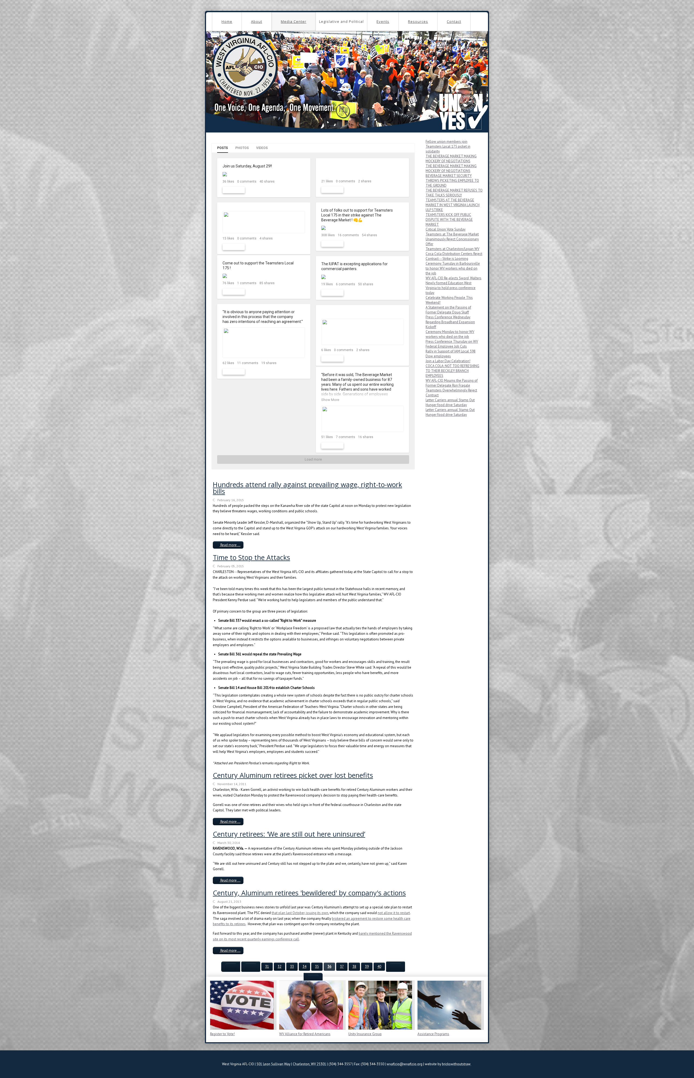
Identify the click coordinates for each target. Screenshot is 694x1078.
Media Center (293, 21)
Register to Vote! (222, 1034)
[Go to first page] (230, 967)
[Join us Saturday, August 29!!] (264, 174)
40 (379, 966)
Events (383, 21)
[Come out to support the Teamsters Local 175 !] (264, 276)
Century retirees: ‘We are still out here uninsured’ (289, 834)
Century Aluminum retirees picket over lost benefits (293, 775)
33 (292, 966)
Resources (418, 21)
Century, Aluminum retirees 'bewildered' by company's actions (309, 892)
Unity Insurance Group (365, 1034)
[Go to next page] (395, 967)
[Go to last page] (313, 978)
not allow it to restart (394, 913)
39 (367, 966)
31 (267, 966)
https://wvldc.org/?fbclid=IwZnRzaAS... (354, 313)
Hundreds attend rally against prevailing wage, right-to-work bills (307, 488)
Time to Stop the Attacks (251, 557)
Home (226, 21)
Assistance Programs (433, 1034)
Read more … (230, 545)
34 (304, 966)
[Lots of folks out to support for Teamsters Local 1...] (362, 228)
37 (342, 966)
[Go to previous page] (250, 967)
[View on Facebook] (301, 166)
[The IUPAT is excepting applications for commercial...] (362, 276)
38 (354, 966)
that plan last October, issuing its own (300, 913)
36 (329, 966)
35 (317, 966)
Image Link (242, 1005)
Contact (454, 21)
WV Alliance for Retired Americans (304, 1034)
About (256, 21)
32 (279, 966)
